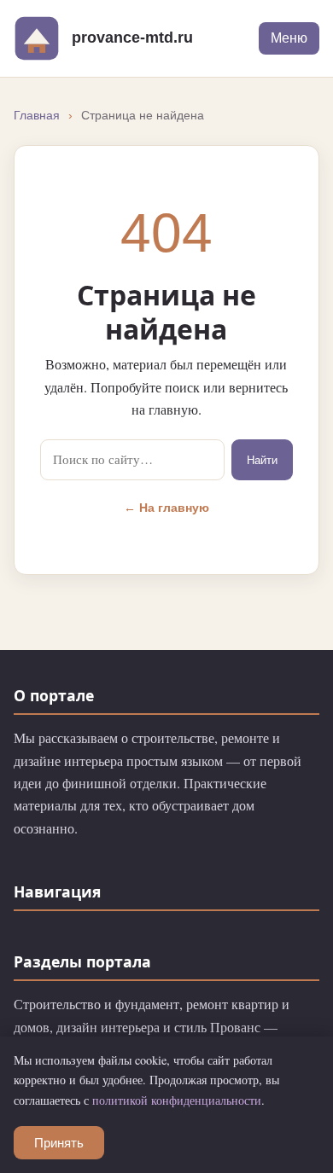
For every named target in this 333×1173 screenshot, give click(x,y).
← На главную (166, 507)
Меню (289, 38)
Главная (37, 115)
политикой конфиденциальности (176, 1100)
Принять (59, 1142)
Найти (262, 460)
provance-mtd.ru (132, 37)
